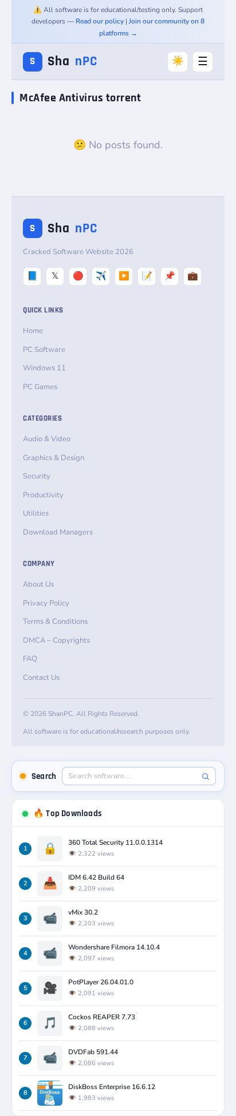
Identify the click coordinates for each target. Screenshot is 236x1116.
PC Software (44, 350)
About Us (38, 584)
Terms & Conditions (55, 621)
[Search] (205, 776)
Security (36, 476)
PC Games (40, 387)
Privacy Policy (46, 603)
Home (33, 331)
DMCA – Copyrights (56, 640)
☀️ (178, 61)
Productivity (43, 495)
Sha (63, 61)
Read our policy (100, 21)
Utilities (36, 513)
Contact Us (41, 677)
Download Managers (58, 532)
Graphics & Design (53, 458)
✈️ (101, 276)
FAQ (30, 659)
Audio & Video (46, 439)
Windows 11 (44, 368)
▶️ (124, 276)
